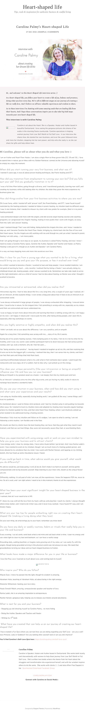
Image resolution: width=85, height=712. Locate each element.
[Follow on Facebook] (39, 684)
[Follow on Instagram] (43, 684)
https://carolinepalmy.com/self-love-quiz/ (51, 639)
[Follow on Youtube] (48, 684)
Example (42, 32)
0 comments (53, 32)
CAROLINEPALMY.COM (42, 675)
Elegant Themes (38, 709)
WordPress (56, 709)
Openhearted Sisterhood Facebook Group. (38, 668)
